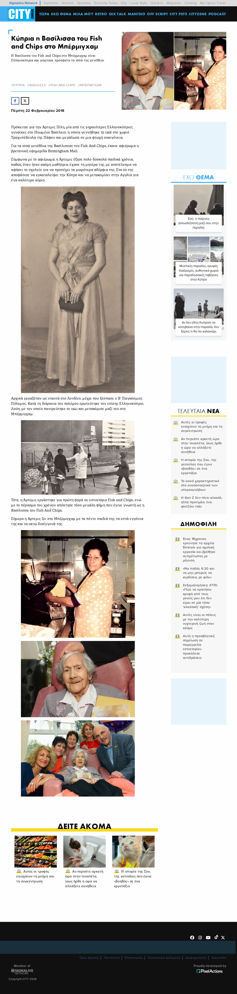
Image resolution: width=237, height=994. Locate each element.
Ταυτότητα (112, 958)
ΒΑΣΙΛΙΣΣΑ (38, 85)
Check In (157, 3)
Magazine (174, 3)
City (123, 3)
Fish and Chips (63, 85)
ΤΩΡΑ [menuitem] (44, 14)
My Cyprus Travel (213, 3)
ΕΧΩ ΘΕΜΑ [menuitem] (61, 14)
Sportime (84, 3)
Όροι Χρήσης (89, 958)
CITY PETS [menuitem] (178, 14)
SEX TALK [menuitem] (117, 14)
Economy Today (106, 3)
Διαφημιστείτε (196, 958)
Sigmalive (51, 3)
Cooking (190, 3)
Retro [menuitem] (101, 14)
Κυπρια (19, 85)
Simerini (68, 3)
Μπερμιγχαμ (90, 85)
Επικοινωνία (134, 958)
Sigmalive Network (23, 3)
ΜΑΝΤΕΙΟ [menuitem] (136, 14)
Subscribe (218, 958)
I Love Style (138, 3)
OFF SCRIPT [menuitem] (157, 14)
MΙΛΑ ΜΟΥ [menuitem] (83, 14)
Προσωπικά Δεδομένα (164, 958)
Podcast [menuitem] (217, 14)
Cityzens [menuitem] (198, 14)
